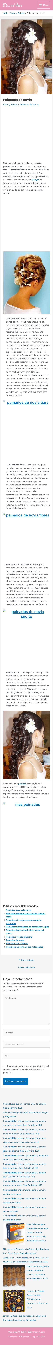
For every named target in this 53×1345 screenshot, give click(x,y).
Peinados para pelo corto (18, 910)
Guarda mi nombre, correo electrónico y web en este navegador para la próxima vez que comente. (26, 1069)
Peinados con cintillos (17, 943)
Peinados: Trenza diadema (19, 937)
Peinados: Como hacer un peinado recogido (27, 927)
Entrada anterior (26, 960)
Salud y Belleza (10, 104)
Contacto (12, 1337)
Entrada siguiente (26, 967)
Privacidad (24, 1337)
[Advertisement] (26, 134)
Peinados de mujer (15, 940)
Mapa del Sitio (38, 1337)
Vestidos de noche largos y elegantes (24, 947)
